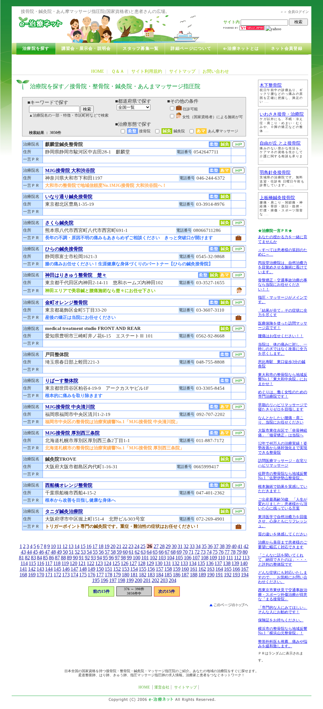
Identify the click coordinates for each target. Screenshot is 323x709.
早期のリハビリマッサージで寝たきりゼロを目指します (282, 407)
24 (136, 546)
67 (167, 552)
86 (51, 557)
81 (21, 557)
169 (32, 574)
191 (219, 574)
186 (176, 574)
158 (168, 569)
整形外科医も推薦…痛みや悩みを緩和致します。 (282, 643)
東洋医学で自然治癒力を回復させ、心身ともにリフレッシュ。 (282, 521)
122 (90, 563)
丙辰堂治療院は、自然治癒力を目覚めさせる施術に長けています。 (282, 267)
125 (116, 563)
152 (117, 569)
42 (246, 546)
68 (173, 552)
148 (83, 569)
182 (142, 574)
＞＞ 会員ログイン (294, 12)
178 (108, 574)
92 (87, 557)
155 (142, 569)
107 (196, 557)
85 (45, 557)
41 (240, 546)
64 (149, 552)
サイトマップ (182, 71)
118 (57, 563)
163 (210, 569)
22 (124, 546)
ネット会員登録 (286, 48)
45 (35, 552)
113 (246, 557)
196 (104, 580)
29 (168, 546)
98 (123, 557)
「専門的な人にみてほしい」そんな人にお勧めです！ (282, 609)
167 (245, 569)
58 (113, 552)
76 (221, 552)
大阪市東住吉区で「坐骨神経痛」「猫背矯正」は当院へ (282, 432)
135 (201, 563)
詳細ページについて (191, 48)
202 (155, 580)
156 (151, 569)
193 (236, 574)
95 (105, 557)
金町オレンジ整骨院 (66, 302)
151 (108, 569)
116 (40, 563)
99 (129, 557)
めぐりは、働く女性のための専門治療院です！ (282, 394)
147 (74, 569)
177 (100, 574)
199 (130, 580)
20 (112, 546)
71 (191, 552)
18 (100, 546)
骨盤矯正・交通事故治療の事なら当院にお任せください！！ (282, 284)
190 (210, 574)
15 (82, 546)
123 (99, 563)
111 (229, 557)
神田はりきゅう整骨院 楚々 (76, 275)
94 (99, 557)
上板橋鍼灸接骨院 (277, 197)
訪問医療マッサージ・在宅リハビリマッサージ (282, 462)
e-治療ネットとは (241, 48)
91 (81, 557)
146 (66, 569)
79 (239, 552)
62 (137, 552)
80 (245, 552)
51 (71, 552)
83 (33, 557)
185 (168, 574)
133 (184, 563)
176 (91, 574)
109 (213, 557)
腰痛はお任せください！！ (280, 336)
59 (119, 552)
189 (202, 574)
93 (93, 557)
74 (209, 552)
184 (159, 574)
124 (107, 563)
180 (125, 574)
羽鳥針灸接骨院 (275, 172)
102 (153, 557)
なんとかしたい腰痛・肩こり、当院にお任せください (280, 420)
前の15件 (101, 591)
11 (59, 546)
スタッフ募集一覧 (141, 48)
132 (175, 563)
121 (82, 563)
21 (118, 546)
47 (47, 552)
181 (134, 574)
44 (29, 552)
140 (244, 563)
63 (143, 552)
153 (125, 569)
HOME (97, 71)
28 (162, 546)
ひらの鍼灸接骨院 (64, 248)
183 (151, 574)
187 (185, 574)
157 (159, 569)
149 (91, 569)
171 (49, 574)
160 (185, 569)
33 (192, 546)
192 (228, 574)
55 (95, 552)
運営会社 (161, 687)
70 (185, 552)
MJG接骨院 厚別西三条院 (72, 432)
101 (145, 557)
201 (147, 580)
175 (83, 574)
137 (218, 563)
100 (136, 557)
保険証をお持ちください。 (280, 620)
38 (222, 546)
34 (198, 546)
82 (27, 557)
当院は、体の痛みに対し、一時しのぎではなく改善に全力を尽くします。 (282, 349)
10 (53, 546)
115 (32, 563)
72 (197, 552)
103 (162, 557)
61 (131, 552)
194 (245, 574)
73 (203, 552)
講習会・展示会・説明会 (86, 48)
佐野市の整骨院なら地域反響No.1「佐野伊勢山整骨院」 (282, 475)
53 (83, 552)
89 (69, 557)
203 (164, 580)
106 (187, 557)
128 (141, 563)
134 (193, 563)
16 (88, 546)
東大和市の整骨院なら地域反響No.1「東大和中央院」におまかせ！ (282, 379)
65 (155, 552)
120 (73, 563)
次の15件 (166, 591)
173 (66, 574)
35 (204, 546)
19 (106, 546)
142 (32, 569)
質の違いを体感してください (282, 534)
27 (156, 546)
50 (65, 552)
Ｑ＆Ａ (117, 71)
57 (107, 552)
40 (234, 546)
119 (65, 563)
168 (23, 574)
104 (170, 557)
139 (235, 563)
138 (227, 563)
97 (117, 557)
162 (202, 569)
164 (219, 569)
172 (57, 574)
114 (24, 563)
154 (134, 569)
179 (117, 574)
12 (65, 546)
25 (142, 546)
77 (227, 552)
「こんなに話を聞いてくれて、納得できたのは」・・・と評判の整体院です (282, 560)
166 (236, 569)
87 (57, 557)
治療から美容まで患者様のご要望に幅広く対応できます (282, 544)
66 (161, 552)
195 (96, 580)
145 (57, 569)
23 (130, 546)
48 (53, 552)
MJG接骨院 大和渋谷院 (70, 170)
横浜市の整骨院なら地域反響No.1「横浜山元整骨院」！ (282, 630)
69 (179, 552)
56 (101, 552)
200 (138, 580)
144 (49, 569)
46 (41, 552)
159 (176, 569)
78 (233, 552)
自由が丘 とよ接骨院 (280, 143)
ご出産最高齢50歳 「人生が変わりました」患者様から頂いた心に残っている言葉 (282, 504)
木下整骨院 (271, 85)
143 (40, 569)
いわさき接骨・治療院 (282, 114)
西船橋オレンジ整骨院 (68, 485)
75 (215, 552)
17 (94, 546)
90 (75, 557)
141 (23, 569)
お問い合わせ (216, 71)
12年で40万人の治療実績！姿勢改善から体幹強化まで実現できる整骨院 (282, 448)
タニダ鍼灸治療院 (64, 511)
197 (113, 580)
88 (63, 557)
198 (121, 580)
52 (77, 552)
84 (39, 557)
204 (172, 580)
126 (124, 563)
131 (167, 563)
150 (100, 569)
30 (174, 546)
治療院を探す (36, 48)
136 (210, 563)
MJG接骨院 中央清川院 (70, 406)
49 (59, 552)
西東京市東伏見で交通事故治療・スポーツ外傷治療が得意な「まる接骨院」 (282, 594)
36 (210, 546)
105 (179, 557)
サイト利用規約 (146, 71)
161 (193, 569)
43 (23, 552)
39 (228, 546)
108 (204, 557)
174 (74, 574)
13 (70, 546)
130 (158, 563)
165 (228, 569)
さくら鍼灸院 (59, 222)
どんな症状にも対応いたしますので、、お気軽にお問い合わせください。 (282, 577)
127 (133, 563)
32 (186, 546)
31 (180, 546)
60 (125, 552)
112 (237, 557)
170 (40, 574)
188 (193, 574)
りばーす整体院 (61, 380)
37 (216, 546)
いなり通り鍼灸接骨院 (68, 196)
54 (89, 552)
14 (76, 546)
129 (150, 563)
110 (221, 557)
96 (111, 557)
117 (48, 563)
